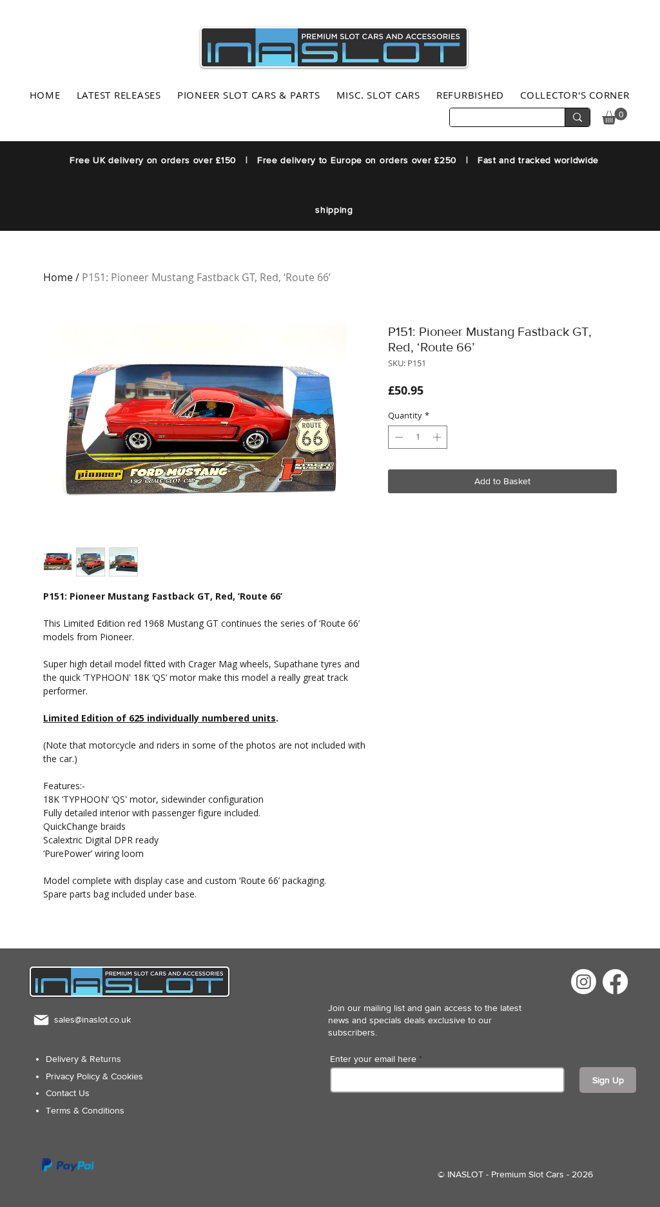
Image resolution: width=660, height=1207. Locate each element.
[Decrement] (397, 437)
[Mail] (41, 1019)
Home (58, 277)
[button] (614, 116)
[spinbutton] (418, 437)
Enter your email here (373, 1058)
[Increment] (438, 437)
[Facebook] (615, 981)
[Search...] (577, 117)
